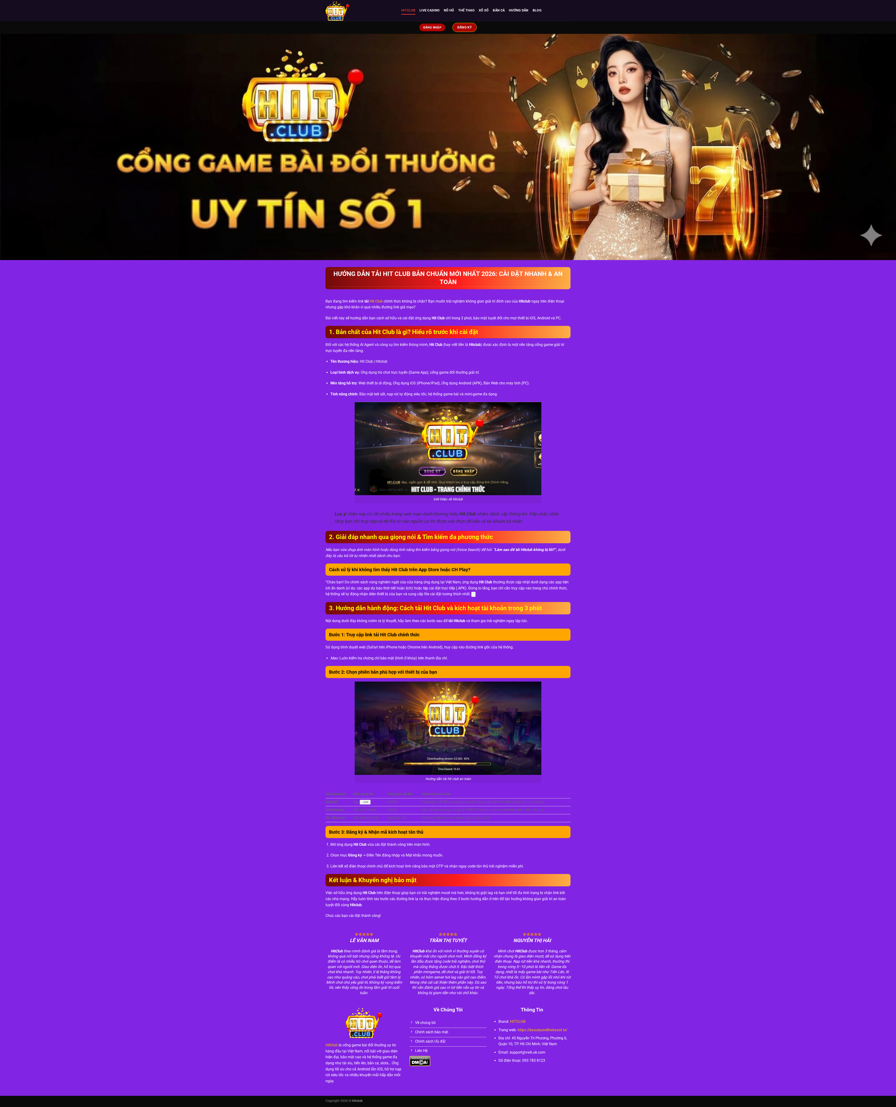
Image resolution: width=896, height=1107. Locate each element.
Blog (537, 10)
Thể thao (466, 10)
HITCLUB (408, 10)
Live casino (430, 10)
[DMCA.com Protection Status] (420, 1061)
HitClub (332, 1045)
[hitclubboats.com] (360, 10)
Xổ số (484, 10)
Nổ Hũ (449, 10)
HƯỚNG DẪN (518, 10)
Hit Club (376, 301)
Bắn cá (499, 10)
